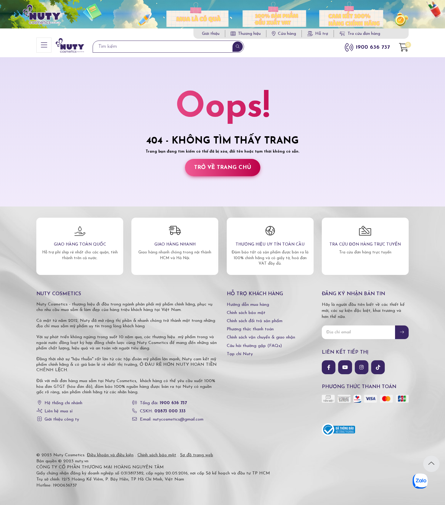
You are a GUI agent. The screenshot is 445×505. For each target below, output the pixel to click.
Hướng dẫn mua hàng (248, 304)
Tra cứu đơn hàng (364, 33)
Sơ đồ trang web (196, 455)
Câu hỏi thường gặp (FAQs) (254, 346)
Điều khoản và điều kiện (110, 455)
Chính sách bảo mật (246, 313)
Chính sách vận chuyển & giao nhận (261, 337)
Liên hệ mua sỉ (58, 411)
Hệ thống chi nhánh (63, 403)
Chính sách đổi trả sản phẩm (254, 321)
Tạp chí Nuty (240, 354)
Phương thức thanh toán (250, 329)
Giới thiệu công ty (61, 419)
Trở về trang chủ (222, 167)
